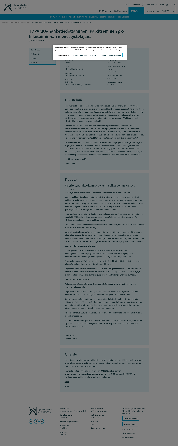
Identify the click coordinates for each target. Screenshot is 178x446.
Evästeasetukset (64, 55)
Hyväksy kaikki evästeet (111, 55)
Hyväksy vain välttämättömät (85, 55)
